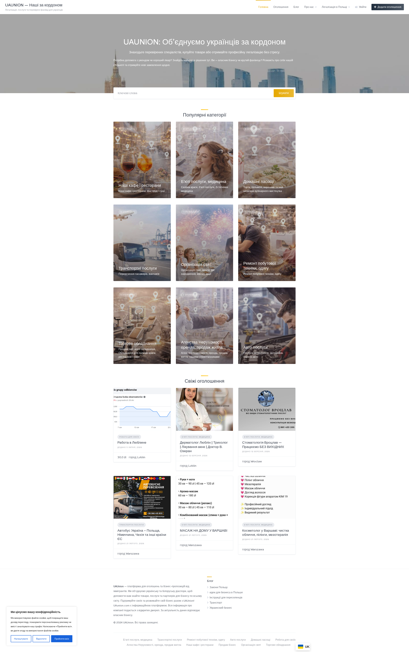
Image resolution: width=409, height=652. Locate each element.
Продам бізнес (227, 645)
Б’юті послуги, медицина (137, 639)
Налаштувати (21, 638)
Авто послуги (255, 347)
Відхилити (41, 638)
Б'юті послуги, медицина (203, 181)
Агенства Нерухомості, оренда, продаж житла (202, 345)
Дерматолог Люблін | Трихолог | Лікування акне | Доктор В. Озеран (204, 446)
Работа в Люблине (131, 442)
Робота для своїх (129, 437)
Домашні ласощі (258, 181)
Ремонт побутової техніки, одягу (259, 266)
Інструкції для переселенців (226, 597)
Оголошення (280, 7)
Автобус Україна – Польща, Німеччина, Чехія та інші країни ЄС (141, 534)
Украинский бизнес (221, 607)
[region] (41, 626)
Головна (263, 7)
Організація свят (196, 264)
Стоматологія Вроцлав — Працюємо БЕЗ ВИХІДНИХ (263, 444)
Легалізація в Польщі (334, 7)
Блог (296, 7)
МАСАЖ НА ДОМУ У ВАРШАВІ (203, 530)
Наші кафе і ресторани (140, 185)
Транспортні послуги (138, 268)
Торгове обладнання (137, 343)
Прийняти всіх (61, 638)
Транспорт (216, 602)
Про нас (309, 7)
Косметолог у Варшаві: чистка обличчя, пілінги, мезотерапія (265, 532)
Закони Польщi (219, 587)
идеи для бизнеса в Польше (226, 592)
